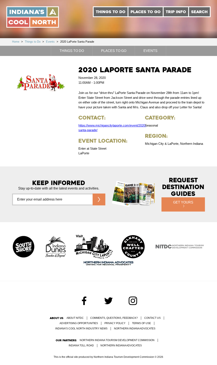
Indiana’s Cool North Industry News (81, 328)
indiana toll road (81, 345)
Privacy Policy (114, 323)
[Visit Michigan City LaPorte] (93, 247)
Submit (99, 199)
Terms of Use (141, 323)
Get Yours (183, 202)
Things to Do (110, 11)
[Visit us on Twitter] (108, 301)
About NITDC (75, 317)
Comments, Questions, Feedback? (114, 317)
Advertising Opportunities (79, 323)
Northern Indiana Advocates (134, 328)
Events (50, 41)
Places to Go (146, 11)
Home (15, 41)
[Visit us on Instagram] (133, 301)
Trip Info (176, 11)
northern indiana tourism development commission (117, 340)
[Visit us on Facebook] (84, 301)
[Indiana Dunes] (55, 247)
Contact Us (152, 317)
